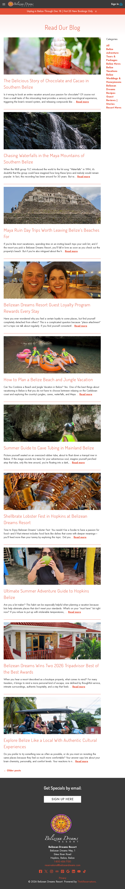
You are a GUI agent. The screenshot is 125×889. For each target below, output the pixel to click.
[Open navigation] (4, 4)
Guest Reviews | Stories (111, 100)
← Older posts (12, 770)
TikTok (84, 871)
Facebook (40, 871)
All (107, 45)
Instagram (51, 871)
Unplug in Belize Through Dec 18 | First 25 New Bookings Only (60, 11)
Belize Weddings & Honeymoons (113, 78)
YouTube (78, 871)
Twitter (46, 871)
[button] (96, 11)
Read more (82, 102)
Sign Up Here (63, 799)
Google (68, 871)
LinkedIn (73, 871)
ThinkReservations (86, 881)
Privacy (62, 878)
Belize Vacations (111, 69)
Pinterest (62, 871)
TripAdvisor (57, 871)
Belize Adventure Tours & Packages (112, 54)
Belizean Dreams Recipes (111, 89)
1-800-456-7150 (62, 861)
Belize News (113, 64)
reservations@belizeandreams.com (62, 865)
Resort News (113, 107)
